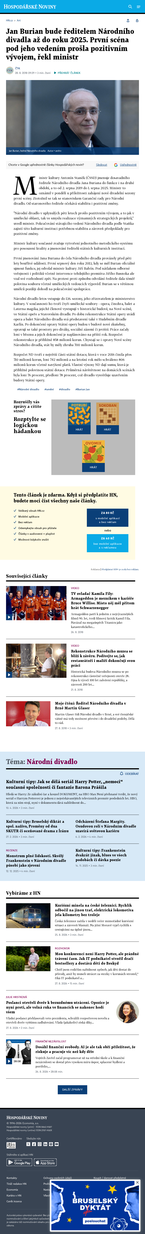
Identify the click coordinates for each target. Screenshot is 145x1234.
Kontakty (12, 1178)
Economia (12, 1189)
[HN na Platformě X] (28, 1144)
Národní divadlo (52, 762)
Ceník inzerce (14, 1201)
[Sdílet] (128, 20)
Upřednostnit (128, 165)
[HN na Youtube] (57, 1144)
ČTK (17, 68)
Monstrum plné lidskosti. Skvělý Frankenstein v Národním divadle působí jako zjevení (36, 861)
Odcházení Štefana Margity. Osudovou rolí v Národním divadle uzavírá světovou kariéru (106, 826)
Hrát (79, 429)
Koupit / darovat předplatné (110, 1178)
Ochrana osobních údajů (57, 1178)
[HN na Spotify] (51, 1144)
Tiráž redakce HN (16, 1184)
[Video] (9, 617)
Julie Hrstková (16, 997)
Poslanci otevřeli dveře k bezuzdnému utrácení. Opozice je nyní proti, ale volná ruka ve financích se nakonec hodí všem (57, 1007)
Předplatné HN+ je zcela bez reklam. (120, 569)
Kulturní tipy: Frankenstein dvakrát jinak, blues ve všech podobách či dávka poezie (101, 855)
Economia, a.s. (30, 1123)
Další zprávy (72, 1089)
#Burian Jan (83, 389)
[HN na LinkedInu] (45, 1144)
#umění (49, 389)
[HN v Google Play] (19, 1162)
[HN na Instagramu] (40, 1144)
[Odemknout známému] (137, 20)
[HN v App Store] (45, 1162)
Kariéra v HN (14, 1195)
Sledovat (101, 165)
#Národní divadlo (28, 389)
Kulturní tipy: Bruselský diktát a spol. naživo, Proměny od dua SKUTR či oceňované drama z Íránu (37, 826)
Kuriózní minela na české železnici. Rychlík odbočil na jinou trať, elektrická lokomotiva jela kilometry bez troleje (94, 910)
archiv (58, 151)
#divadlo (64, 389)
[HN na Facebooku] (34, 1144)
